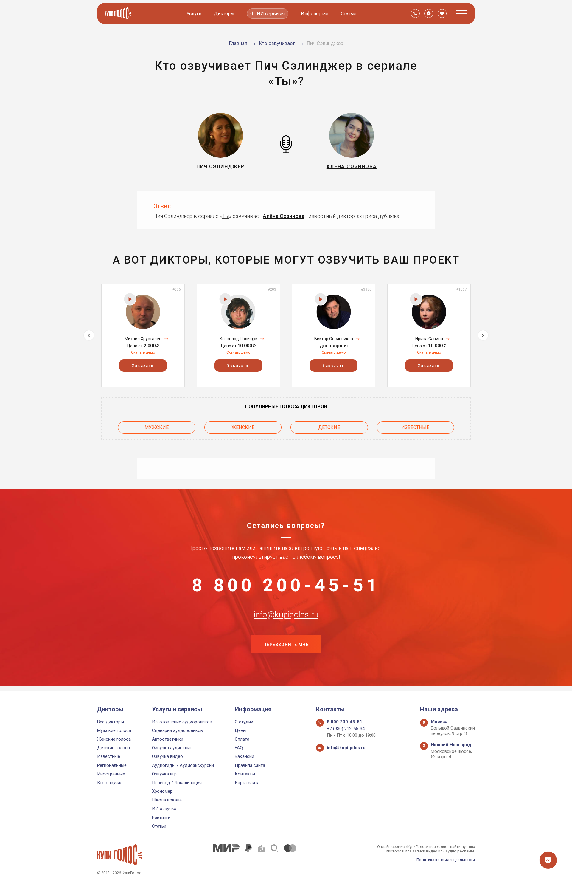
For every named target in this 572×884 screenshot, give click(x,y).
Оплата (242, 739)
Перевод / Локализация (177, 782)
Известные (415, 427)
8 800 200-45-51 (286, 585)
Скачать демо (143, 352)
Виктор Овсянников (333, 338)
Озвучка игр (164, 774)
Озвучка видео (167, 756)
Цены (240, 730)
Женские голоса (114, 739)
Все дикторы (110, 721)
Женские (242, 427)
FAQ (239, 747)
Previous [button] (88, 335)
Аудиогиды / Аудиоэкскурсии (183, 765)
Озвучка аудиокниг (172, 747)
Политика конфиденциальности (445, 859)
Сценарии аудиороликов (177, 730)
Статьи (348, 13)
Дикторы (224, 13)
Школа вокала (167, 800)
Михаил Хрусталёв (143, 338)
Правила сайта (250, 765)
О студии (244, 721)
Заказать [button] (143, 365)
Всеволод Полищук (238, 338)
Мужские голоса (114, 730)
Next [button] (483, 335)
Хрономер (162, 791)
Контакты (245, 774)
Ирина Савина (429, 338)
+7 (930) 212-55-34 (346, 728)
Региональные (112, 765)
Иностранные (111, 774)
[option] (143, 335)
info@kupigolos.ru (286, 615)
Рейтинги (161, 817)
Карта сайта (247, 782)
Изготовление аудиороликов (182, 721)
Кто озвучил (109, 782)
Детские (329, 427)
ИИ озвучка (164, 808)
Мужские (156, 427)
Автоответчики (167, 739)
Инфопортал (314, 13)
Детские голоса (113, 747)
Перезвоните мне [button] (286, 644)
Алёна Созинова (283, 216)
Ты (225, 216)
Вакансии (244, 756)
